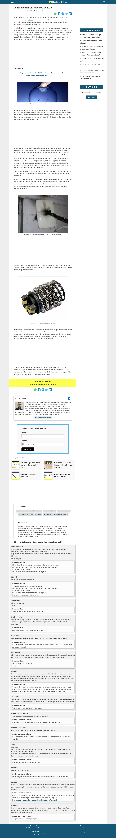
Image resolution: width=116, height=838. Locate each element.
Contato (82, 826)
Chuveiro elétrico (49, 511)
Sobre (84, 833)
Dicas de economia (64, 511)
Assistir (91, 97)
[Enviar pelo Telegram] (62, 13)
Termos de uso (82, 828)
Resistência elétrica (61, 514)
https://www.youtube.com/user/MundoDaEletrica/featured (36, 800)
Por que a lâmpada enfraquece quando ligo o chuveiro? (91, 48)
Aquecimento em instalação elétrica (29, 511)
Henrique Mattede (38, 10)
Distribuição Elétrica (26, 514)
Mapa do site (34, 826)
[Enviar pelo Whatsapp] (55, 13)
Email (23, 441)
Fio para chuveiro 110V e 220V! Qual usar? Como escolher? (41, 73)
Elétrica (38, 514)
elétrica (30, 20)
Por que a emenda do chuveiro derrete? (34, 75)
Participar (27, 449)
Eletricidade (48, 514)
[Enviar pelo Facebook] (59, 13)
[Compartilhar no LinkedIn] (70, 13)
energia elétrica (32, 119)
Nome (23, 433)
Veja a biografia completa (43, 417)
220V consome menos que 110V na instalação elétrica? (91, 36)
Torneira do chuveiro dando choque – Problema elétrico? (90, 54)
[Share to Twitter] (66, 13)
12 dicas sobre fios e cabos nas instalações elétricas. (92, 71)
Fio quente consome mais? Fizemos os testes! (90, 77)
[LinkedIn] (69, 398)
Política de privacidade (33, 828)
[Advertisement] (43, 54)
